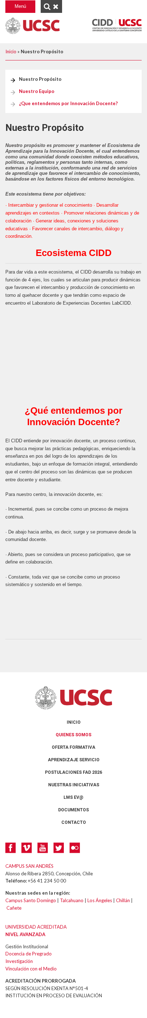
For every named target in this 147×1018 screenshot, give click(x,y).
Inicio (10, 51)
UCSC (32, 26)
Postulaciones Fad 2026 (73, 772)
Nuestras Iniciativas (73, 784)
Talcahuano (71, 900)
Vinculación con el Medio (31, 969)
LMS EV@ (73, 797)
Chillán (123, 900)
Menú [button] (20, 6)
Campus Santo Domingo (30, 900)
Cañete (13, 908)
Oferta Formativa (73, 747)
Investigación (19, 961)
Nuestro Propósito (40, 79)
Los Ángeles (99, 900)
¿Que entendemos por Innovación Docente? (68, 103)
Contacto (73, 822)
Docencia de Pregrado (28, 953)
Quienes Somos (73, 734)
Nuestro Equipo (36, 91)
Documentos (73, 809)
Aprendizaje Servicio (74, 759)
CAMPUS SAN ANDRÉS (29, 866)
